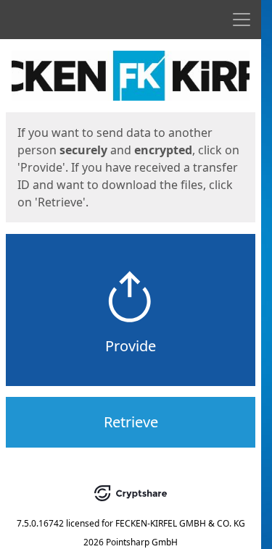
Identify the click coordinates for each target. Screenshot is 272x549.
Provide (130, 346)
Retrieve (131, 422)
